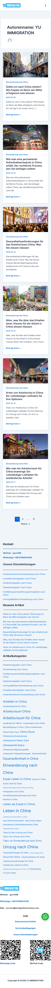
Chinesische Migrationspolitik (16, 749)
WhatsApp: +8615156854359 (17, 557)
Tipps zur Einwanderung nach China (22, 840)
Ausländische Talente (12, 723)
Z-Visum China (9, 873)
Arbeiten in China (15, 701)
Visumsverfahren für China (33, 857)
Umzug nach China (20, 846)
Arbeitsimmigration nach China (17, 583)
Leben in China (17, 810)
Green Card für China (12, 783)
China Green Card (11, 732)
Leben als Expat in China (19, 804)
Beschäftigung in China (13, 727)
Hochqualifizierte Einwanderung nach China (23, 599)
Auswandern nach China (34, 723)
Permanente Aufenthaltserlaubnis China (20, 824)
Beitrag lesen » (13, 114)
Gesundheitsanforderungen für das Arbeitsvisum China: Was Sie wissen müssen (24, 244)
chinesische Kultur (14, 745)
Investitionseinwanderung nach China (19, 795)
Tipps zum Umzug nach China (16, 836)
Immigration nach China (13, 791)
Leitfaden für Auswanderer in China (15, 817)
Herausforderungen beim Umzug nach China (18, 788)
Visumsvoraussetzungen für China (18, 861)
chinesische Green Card (16, 740)
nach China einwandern (13, 820)
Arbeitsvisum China (16, 711)
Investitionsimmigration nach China (19, 578)
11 (34, 519)
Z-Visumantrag (34, 869)
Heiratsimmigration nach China (17, 587)
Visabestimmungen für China (16, 852)
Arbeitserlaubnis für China (14, 706)
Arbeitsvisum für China (22, 718)
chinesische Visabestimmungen (17, 753)
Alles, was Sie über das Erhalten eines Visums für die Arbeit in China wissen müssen (25, 323)
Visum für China (11, 857)
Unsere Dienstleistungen (25, 934)
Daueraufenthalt (39, 753)
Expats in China (39, 779)
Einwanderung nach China (17, 82)
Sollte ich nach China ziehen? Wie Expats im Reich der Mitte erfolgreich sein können (24, 90)
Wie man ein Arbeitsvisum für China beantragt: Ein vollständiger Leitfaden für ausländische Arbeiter (23, 473)
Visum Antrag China (36, 853)
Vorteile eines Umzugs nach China (14, 869)
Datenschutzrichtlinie (25, 921)
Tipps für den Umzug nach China (18, 832)
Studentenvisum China (10, 829)
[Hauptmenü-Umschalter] (45, 5)
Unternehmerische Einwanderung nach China (24, 574)
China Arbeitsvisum (33, 727)
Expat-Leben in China (17, 779)
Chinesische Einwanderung (15, 736)
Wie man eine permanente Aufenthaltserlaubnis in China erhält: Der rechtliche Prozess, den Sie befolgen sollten (24, 164)
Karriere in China (10, 799)
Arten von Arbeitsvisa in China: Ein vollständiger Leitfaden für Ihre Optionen (25, 395)
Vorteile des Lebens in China (15, 865)
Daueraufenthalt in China (20, 758)
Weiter (25, 524)
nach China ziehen (33, 820)
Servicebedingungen (25, 928)
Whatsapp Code (7, 963)
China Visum (27, 731)
